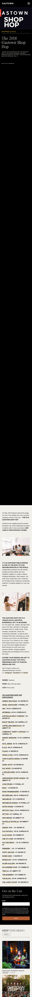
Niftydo (5, 814)
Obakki (5, 828)
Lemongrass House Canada (13, 778)
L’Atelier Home (8, 772)
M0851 (4, 788)
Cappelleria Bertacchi (11, 726)
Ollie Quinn (7, 835)
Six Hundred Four (9, 867)
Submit (16, 918)
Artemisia (6, 712)
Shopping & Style (9, 31)
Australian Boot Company (13, 716)
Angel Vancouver (9, 705)
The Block (6, 878)
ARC (3, 709)
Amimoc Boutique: (9, 701)
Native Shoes (7, 807)
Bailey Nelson (8, 722)
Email (3, 900)
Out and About (8, 842)
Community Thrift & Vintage (13, 732)
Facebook (16, 673)
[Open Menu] (29, 3)
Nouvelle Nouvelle (10, 822)
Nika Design (7, 818)
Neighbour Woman (10, 803)
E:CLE (4, 747)
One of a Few (7, 839)
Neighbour (6, 799)
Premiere (6, 848)
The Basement (8, 875)
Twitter (25, 673)
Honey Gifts (7, 765)
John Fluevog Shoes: (11, 759)
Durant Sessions (9, 738)
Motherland (7, 795)
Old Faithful (7, 831)
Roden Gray (7, 856)
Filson (5, 751)
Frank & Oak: (7, 755)
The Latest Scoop (9, 882)
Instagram (8, 673)
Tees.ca (5, 871)
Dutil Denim (7, 744)
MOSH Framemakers (10, 792)
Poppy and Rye (8, 852)
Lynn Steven (7, 784)
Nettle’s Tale (7, 810)
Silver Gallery (8, 863)
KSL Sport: (6, 768)
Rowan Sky (6, 860)
